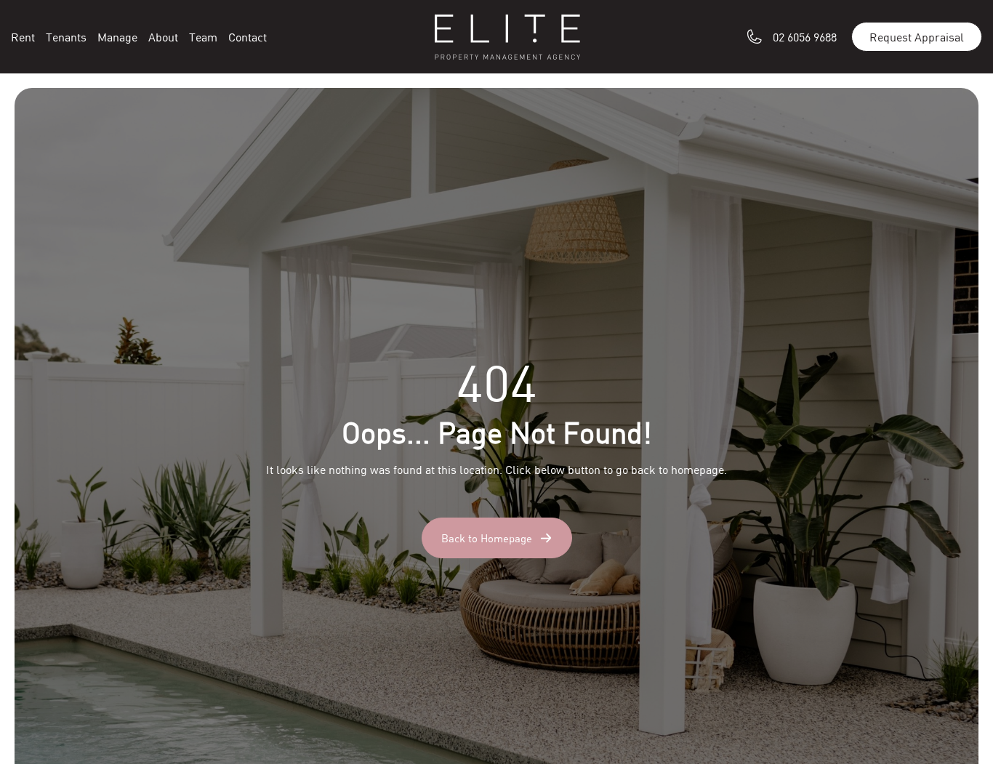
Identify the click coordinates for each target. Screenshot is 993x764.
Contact (247, 37)
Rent (23, 37)
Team (203, 37)
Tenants (66, 37)
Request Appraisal (916, 37)
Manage (117, 37)
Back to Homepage (486, 537)
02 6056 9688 (805, 37)
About (163, 37)
